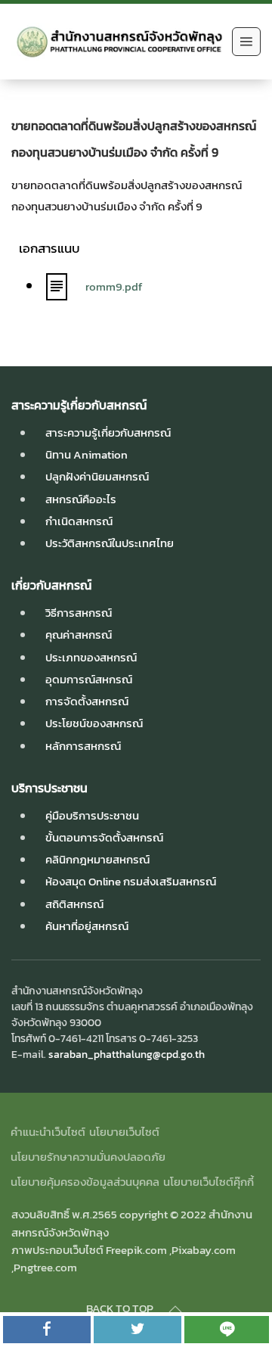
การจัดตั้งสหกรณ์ (86, 701)
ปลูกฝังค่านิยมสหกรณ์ (97, 476)
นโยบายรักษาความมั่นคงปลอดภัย (88, 1156)
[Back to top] (175, 1309)
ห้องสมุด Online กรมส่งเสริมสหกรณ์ (130, 881)
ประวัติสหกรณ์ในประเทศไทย (109, 543)
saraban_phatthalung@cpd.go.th (126, 1054)
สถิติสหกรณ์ (74, 904)
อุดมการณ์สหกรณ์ (88, 679)
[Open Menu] (246, 41)
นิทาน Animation (86, 454)
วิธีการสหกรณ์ (78, 612)
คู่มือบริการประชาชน (92, 815)
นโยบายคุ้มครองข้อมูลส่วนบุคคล (85, 1181)
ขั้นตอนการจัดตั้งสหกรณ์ (104, 837)
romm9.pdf (113, 286)
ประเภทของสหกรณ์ (91, 657)
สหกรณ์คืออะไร (80, 499)
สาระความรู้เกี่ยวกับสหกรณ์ (108, 432)
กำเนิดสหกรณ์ (79, 521)
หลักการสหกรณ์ (83, 745)
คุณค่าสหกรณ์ (78, 634)
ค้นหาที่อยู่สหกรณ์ (86, 926)
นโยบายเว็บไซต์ (124, 1131)
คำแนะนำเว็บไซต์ (48, 1131)
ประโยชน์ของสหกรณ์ (94, 723)
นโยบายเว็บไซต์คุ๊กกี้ (208, 1181)
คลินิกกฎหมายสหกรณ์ (97, 859)
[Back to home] (117, 41)
